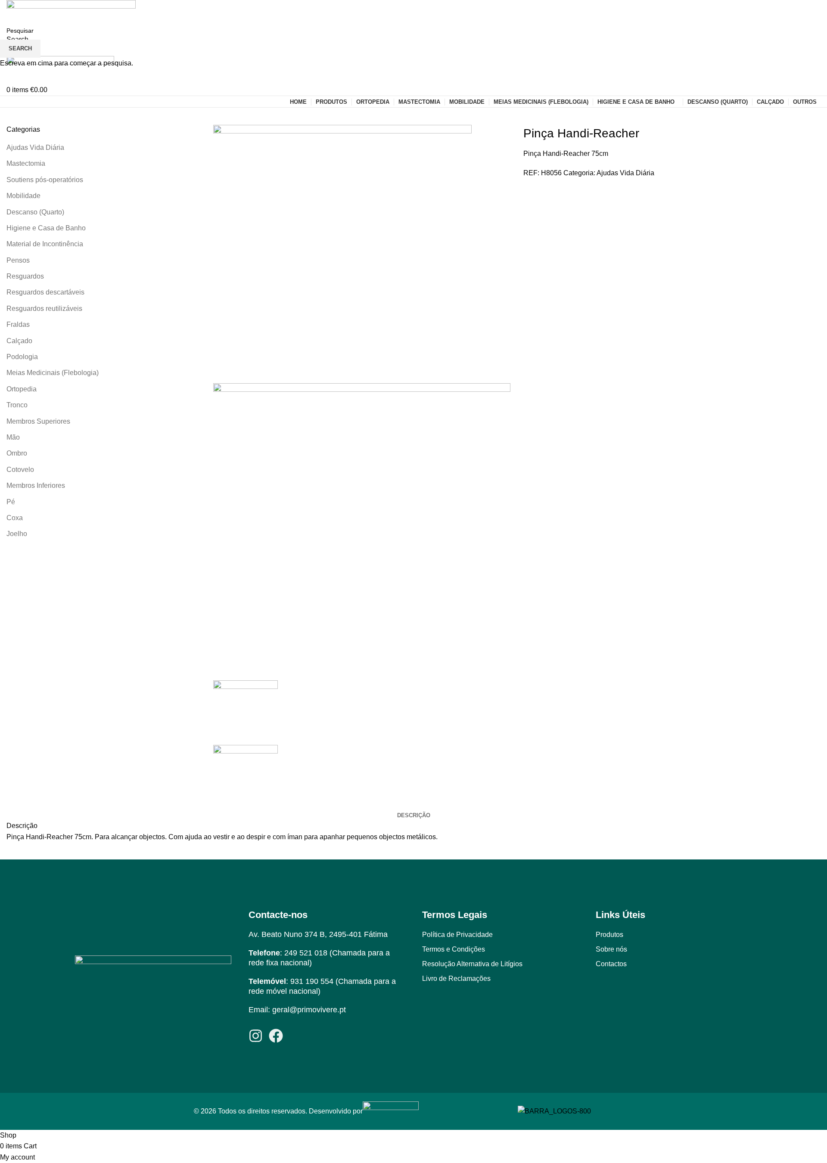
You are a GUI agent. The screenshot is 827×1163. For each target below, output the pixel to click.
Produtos (609, 934)
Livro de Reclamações (456, 978)
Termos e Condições (453, 949)
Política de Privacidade (457, 934)
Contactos (611, 964)
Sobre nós (611, 949)
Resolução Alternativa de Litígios (472, 964)
